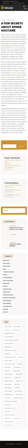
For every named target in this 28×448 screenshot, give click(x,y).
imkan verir (7, 370)
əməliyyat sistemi (18, 398)
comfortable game (9, 364)
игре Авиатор (7, 418)
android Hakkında (9, 337)
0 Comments (10, 20)
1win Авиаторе (16, 330)
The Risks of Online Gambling (12, 165)
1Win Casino (6, 263)
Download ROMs (7, 277)
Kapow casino (13, 48)
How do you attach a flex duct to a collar (16, 228)
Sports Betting (19, 391)
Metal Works (6, 292)
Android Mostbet (8, 343)
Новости (5, 312)
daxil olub (20, 364)
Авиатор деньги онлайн (9, 408)
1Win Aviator (17, 326)
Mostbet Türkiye (8, 381)
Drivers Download (8, 280)
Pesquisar (5, 143)
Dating (5, 275)
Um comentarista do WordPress (13, 185)
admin (3, 20)
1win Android (7, 326)
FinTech (5, 286)
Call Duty (20, 357)
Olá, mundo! (10, 187)
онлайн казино (17, 418)
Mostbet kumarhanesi (9, 297)
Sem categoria (7, 300)
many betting (19, 374)
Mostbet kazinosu (8, 295)
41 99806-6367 (5, 3)
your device (7, 398)
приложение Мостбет (9, 421)
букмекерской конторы (9, 415)
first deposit (16, 367)
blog (4, 269)
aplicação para (8, 347)
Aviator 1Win (7, 354)
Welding (5, 309)
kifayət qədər (16, 370)
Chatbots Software (8, 272)
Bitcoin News (6, 266)
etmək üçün (7, 367)
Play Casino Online (9, 167)
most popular (7, 384)
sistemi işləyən (8, 391)
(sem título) (7, 164)
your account (19, 394)
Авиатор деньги (8, 404)
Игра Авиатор (7, 411)
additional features (9, 333)
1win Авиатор (7, 330)
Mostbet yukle (19, 381)
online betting (8, 387)
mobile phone (7, 377)
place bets (17, 387)
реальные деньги (8, 425)
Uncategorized (7, 306)
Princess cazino (16, 73)
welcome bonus (8, 394)
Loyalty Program (8, 374)
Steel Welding (7, 303)
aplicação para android (10, 350)
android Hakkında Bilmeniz (11, 340)
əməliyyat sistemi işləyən (11, 401)
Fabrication (6, 283)
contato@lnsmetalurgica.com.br (10, 1)
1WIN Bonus (6, 260)
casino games (8, 360)
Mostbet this (17, 377)
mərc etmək (17, 384)
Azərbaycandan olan (10, 357)
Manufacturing (7, 289)
